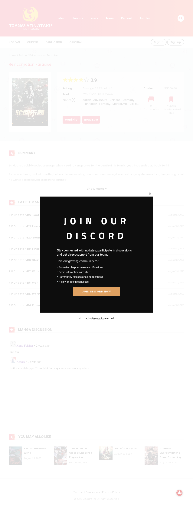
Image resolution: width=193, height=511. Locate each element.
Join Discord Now (96, 291)
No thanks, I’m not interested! (96, 318)
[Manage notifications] (179, 493)
